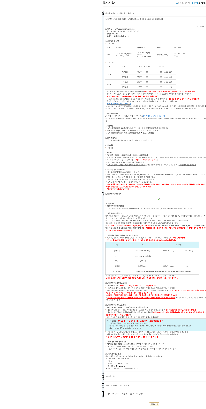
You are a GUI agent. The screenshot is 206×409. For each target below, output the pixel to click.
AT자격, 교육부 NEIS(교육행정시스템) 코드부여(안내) (124, 394)
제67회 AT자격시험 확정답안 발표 (117, 386)
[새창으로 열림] (202, 3)
